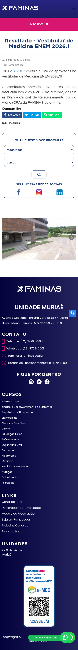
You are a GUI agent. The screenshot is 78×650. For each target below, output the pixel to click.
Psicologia (8, 483)
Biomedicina (9, 418)
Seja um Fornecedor (16, 519)
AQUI (17, 71)
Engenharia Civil (12, 445)
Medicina (7, 461)
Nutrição (7, 472)
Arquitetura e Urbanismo (17, 412)
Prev (6, 237)
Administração (11, 401)
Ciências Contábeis (14, 423)
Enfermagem (10, 439)
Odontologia (10, 477)
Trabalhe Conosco (15, 525)
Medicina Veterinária (15, 466)
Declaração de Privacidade (21, 508)
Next (71, 237)
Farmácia (8, 450)
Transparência (12, 531)
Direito (6, 428)
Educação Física (12, 434)
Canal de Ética (12, 502)
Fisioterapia (9, 455)
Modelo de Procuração (18, 513)
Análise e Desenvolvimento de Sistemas (27, 407)
